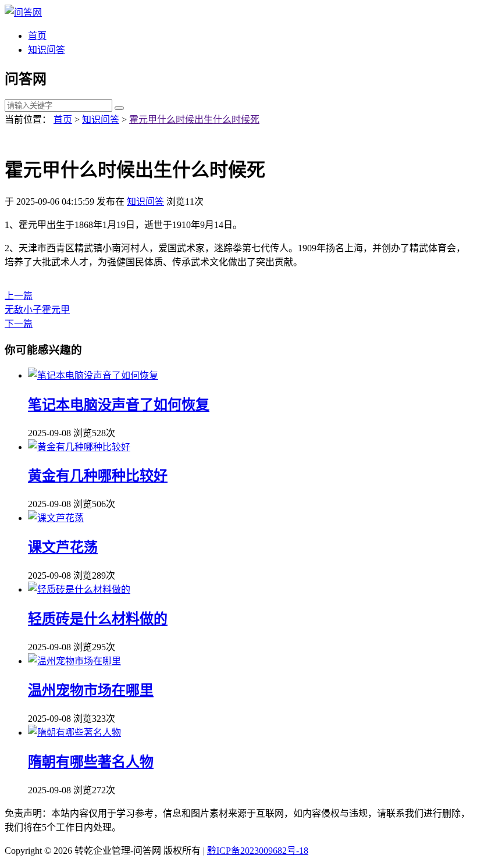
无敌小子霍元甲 (37, 310)
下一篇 (19, 324)
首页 (37, 36)
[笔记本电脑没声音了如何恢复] (93, 375)
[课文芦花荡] (56, 518)
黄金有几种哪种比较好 (98, 475)
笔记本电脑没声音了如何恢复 (118, 404)
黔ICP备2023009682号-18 (257, 851)
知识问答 (46, 50)
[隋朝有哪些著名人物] (74, 732)
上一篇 (19, 296)
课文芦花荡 (63, 547)
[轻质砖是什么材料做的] (79, 589)
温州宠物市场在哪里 (91, 690)
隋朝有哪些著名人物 (91, 761)
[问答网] (23, 12)
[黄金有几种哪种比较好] (79, 447)
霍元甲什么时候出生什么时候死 (194, 119)
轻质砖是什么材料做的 (98, 618)
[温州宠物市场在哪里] (74, 661)
